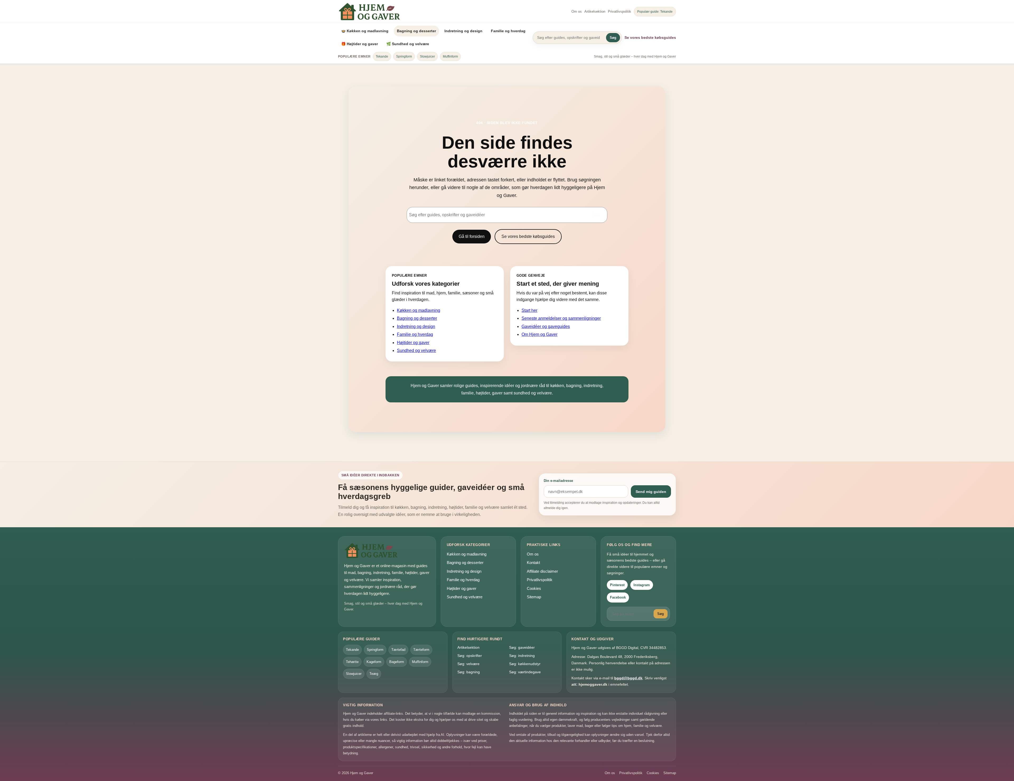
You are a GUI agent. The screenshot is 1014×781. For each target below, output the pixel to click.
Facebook (618, 597)
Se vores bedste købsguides (650, 37)
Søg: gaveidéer (522, 647)
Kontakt (533, 562)
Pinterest (617, 585)
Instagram (641, 585)
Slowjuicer (427, 56)
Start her (529, 310)
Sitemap (534, 597)
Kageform (374, 662)
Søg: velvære (468, 664)
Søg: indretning (522, 655)
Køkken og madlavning (418, 310)
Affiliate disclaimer (542, 571)
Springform (404, 56)
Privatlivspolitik (619, 11)
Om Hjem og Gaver (539, 334)
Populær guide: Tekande (655, 11)
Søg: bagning (468, 672)
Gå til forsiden (472, 236)
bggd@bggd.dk (628, 678)
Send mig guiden (651, 492)
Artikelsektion (594, 11)
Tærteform (421, 650)
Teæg (373, 674)
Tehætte (352, 662)
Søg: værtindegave (525, 672)
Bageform (396, 662)
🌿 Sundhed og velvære (407, 44)
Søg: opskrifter (469, 655)
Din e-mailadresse (558, 481)
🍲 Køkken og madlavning (364, 31)
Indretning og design (463, 31)
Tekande (382, 56)
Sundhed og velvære (416, 350)
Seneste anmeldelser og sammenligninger (561, 318)
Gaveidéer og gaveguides (546, 326)
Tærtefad (398, 650)
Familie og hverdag (508, 31)
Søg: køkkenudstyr (525, 664)
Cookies (534, 588)
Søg (613, 38)
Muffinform (450, 56)
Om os (576, 11)
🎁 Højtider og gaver (359, 44)
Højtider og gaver (413, 342)
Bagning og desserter (416, 31)
